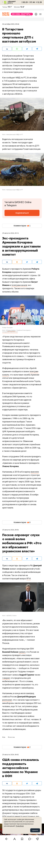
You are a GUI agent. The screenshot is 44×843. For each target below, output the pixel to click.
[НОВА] (21, 14)
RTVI (29, 578)
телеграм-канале (19, 285)
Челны (4, 7)
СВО (4, 737)
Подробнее (20, 826)
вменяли (35, 472)
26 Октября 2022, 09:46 (10, 24)
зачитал (10, 816)
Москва (17, 7)
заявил (22, 652)
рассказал (7, 700)
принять (35, 830)
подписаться (22, 213)
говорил (6, 678)
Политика (11, 737)
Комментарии (22, 226)
